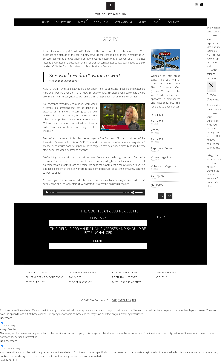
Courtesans (63, 22)
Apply (142, 22)
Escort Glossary (80, 282)
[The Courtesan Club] (110, 8)
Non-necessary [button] (8, 340)
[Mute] (132, 192)
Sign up (160, 217)
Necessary (9, 325)
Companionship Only (83, 272)
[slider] (139, 192)
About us (161, 277)
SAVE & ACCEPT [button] (8, 360)
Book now (101, 22)
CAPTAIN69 (124, 300)
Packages (75, 277)
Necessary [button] (6, 318)
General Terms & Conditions (45, 277)
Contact (173, 22)
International (123, 22)
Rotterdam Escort (124, 277)
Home (45, 22)
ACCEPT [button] (211, 78)
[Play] (46, 192)
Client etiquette (36, 272)
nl (201, 4)
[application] (94, 192)
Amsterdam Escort (124, 272)
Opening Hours (165, 272)
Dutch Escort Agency (126, 282)
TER (134, 300)
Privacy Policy (35, 282)
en (196, 4)
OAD (114, 300)
